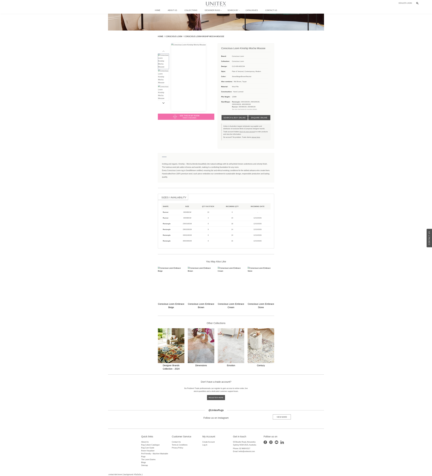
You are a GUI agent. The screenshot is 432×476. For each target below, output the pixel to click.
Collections (190, 10)
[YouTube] (276, 442)
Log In (204, 445)
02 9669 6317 (244, 448)
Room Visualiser (147, 451)
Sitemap (144, 465)
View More (282, 417)
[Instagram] (271, 442)
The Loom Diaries (148, 459)
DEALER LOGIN (405, 3)
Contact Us (271, 10)
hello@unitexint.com (246, 451)
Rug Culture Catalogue (150, 445)
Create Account (208, 442)
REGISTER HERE (216, 398)
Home (157, 10)
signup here (256, 137)
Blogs (143, 462)
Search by (232, 10)
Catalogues (252, 10)
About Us (172, 10)
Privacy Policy (177, 448)
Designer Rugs (212, 10)
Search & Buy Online (234, 118)
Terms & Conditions (179, 445)
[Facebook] (265, 442)
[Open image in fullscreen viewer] (188, 77)
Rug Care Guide (147, 448)
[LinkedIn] (282, 442)
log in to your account (247, 132)
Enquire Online (259, 118)
